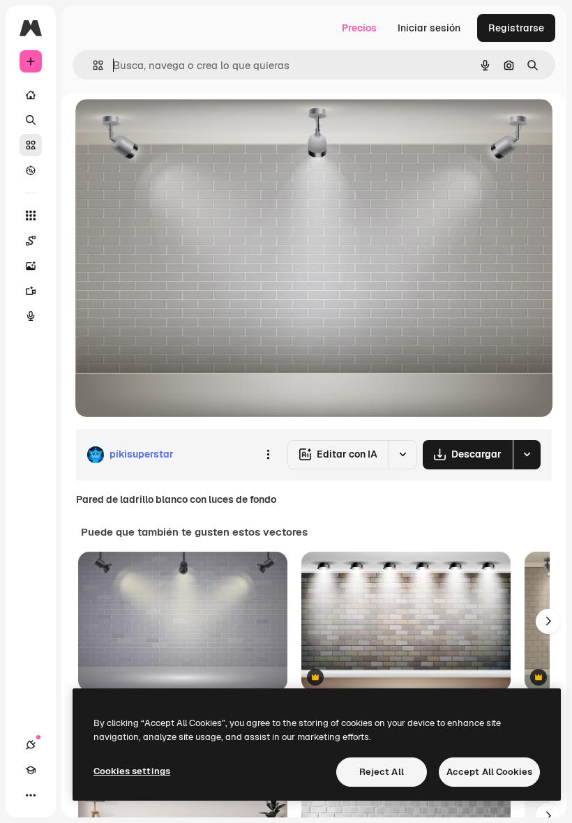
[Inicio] (31, 95)
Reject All (381, 772)
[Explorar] (31, 170)
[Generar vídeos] (31, 291)
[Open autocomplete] (92, 65)
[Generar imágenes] (31, 266)
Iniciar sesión (429, 28)
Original (164, 125)
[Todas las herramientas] (31, 215)
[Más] (31, 795)
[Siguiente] (548, 621)
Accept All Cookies (489, 772)
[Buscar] (31, 120)
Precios (359, 28)
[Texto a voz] (31, 316)
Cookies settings (131, 771)
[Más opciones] (268, 455)
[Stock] (31, 145)
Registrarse (516, 28)
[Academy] (31, 770)
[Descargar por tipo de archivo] (527, 454)
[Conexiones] (31, 745)
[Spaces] (31, 240)
